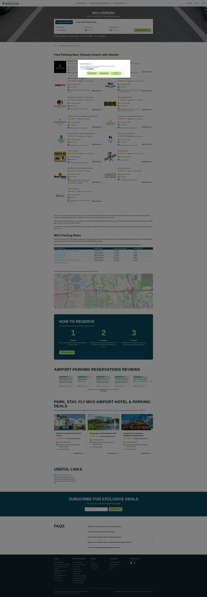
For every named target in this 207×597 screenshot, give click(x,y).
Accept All (116, 73)
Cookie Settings (92, 73)
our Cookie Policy (90, 68)
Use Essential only (104, 73)
